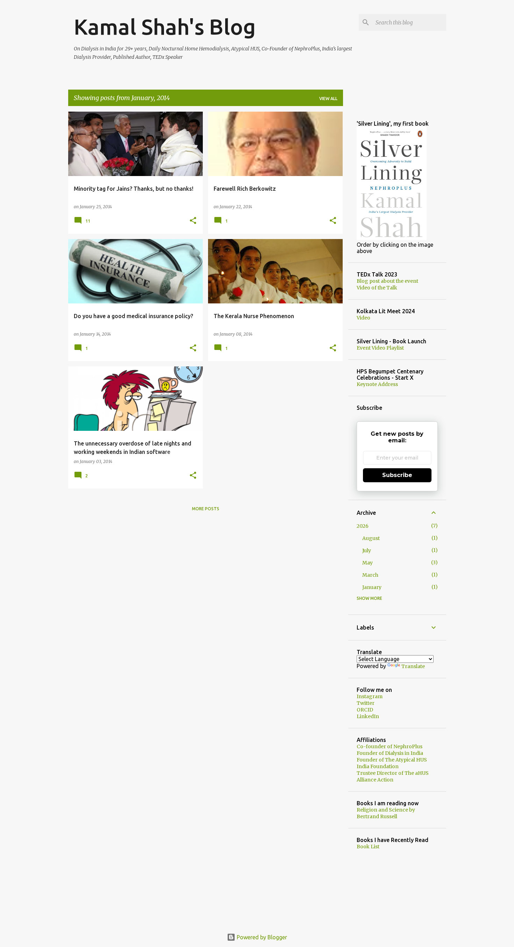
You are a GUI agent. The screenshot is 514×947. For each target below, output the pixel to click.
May (367, 563)
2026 (363, 526)
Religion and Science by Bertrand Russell (386, 813)
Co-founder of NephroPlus (389, 746)
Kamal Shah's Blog (165, 26)
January (371, 587)
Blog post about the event (387, 281)
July (366, 550)
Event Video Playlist (380, 348)
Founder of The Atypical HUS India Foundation (392, 763)
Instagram (370, 696)
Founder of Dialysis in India (390, 753)
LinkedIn (368, 716)
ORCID (365, 710)
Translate (413, 666)
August (371, 538)
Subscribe (397, 475)
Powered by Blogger (261, 937)
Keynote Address (377, 384)
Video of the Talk (377, 288)
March (370, 575)
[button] (193, 220)
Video (363, 318)
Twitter (365, 703)
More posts (205, 508)
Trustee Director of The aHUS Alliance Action (393, 776)
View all (328, 98)
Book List (368, 846)
